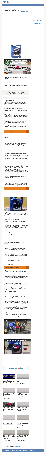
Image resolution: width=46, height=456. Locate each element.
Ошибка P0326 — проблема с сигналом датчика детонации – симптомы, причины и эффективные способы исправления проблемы (22, 395)
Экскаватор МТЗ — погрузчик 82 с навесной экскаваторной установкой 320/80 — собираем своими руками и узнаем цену (9, 394)
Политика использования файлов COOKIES (28, 450)
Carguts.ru (5, 1)
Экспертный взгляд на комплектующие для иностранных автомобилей (37, 14)
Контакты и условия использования (16, 450)
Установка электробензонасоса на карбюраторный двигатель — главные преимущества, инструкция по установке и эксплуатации (22, 437)
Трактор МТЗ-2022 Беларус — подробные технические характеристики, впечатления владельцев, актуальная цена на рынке (8, 409)
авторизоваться (18, 446)
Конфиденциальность (7, 450)
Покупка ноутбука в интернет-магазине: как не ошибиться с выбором (37, 21)
